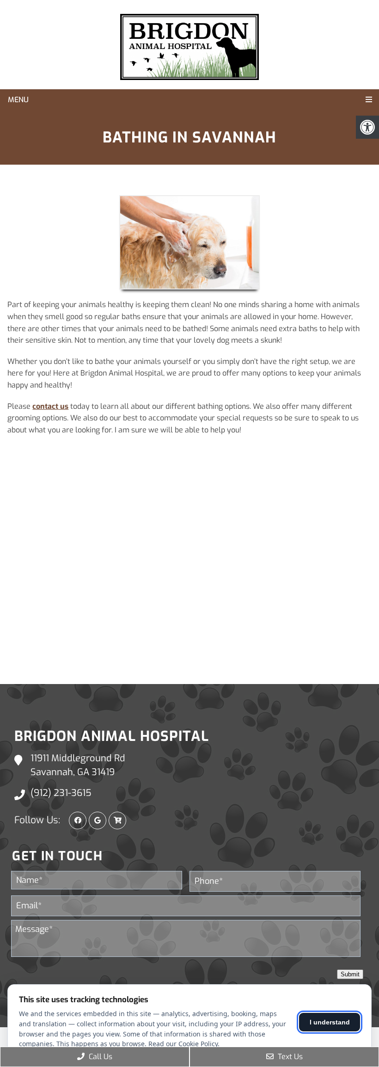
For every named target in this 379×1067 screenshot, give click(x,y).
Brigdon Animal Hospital (111, 736)
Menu (18, 100)
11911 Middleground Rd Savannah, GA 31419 (78, 765)
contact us (50, 406)
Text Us (289, 1056)
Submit (350, 974)
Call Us (99, 1056)
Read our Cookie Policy (183, 1043)
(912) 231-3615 (61, 793)
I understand (330, 1022)
